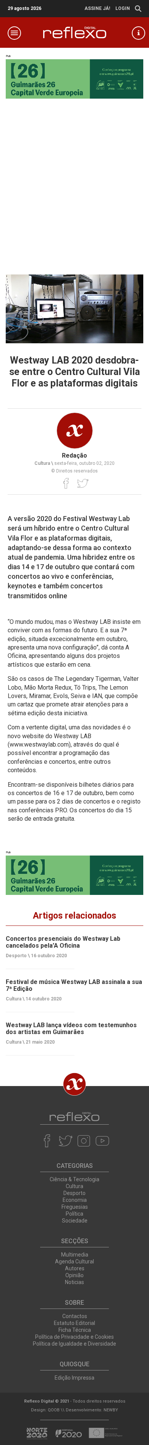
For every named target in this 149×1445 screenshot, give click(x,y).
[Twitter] (83, 483)
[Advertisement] (74, 184)
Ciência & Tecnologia (74, 1179)
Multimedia (74, 1255)
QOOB (54, 1410)
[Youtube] (102, 1140)
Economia (75, 1200)
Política (74, 1214)
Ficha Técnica (74, 1330)
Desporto (74, 1193)
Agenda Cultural (74, 1261)
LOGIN (122, 8)
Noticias (74, 1282)
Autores (74, 1268)
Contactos (74, 1316)
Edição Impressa (74, 1378)
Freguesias (75, 1207)
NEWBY (111, 1410)
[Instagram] (84, 1140)
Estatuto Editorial (74, 1323)
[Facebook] (66, 483)
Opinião (74, 1275)
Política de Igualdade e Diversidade (74, 1344)
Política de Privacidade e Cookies (74, 1337)
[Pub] (74, 875)
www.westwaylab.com (39, 744)
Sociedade (74, 1221)
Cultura (74, 1186)
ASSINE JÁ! (97, 8)
